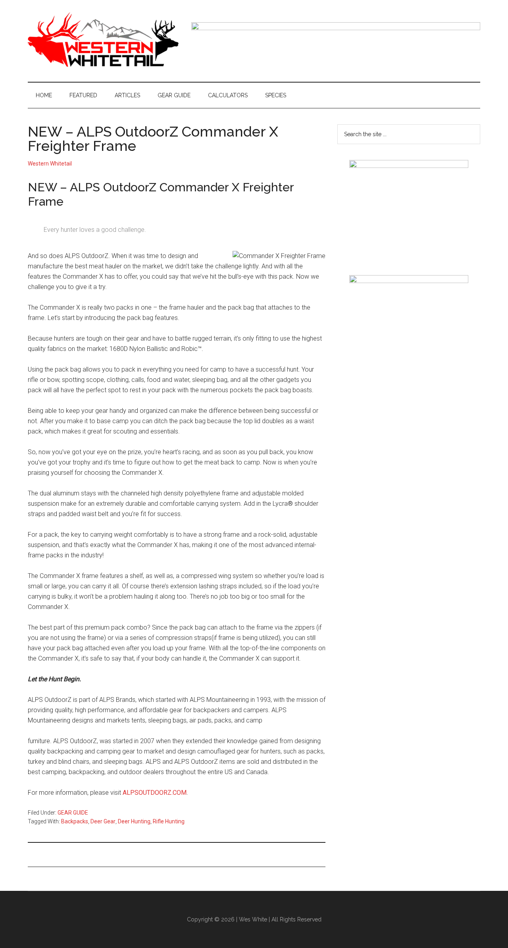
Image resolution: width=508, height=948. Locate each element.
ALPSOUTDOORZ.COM (155, 792)
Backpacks (74, 821)
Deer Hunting (134, 821)
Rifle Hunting (169, 821)
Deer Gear (102, 821)
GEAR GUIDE (73, 812)
